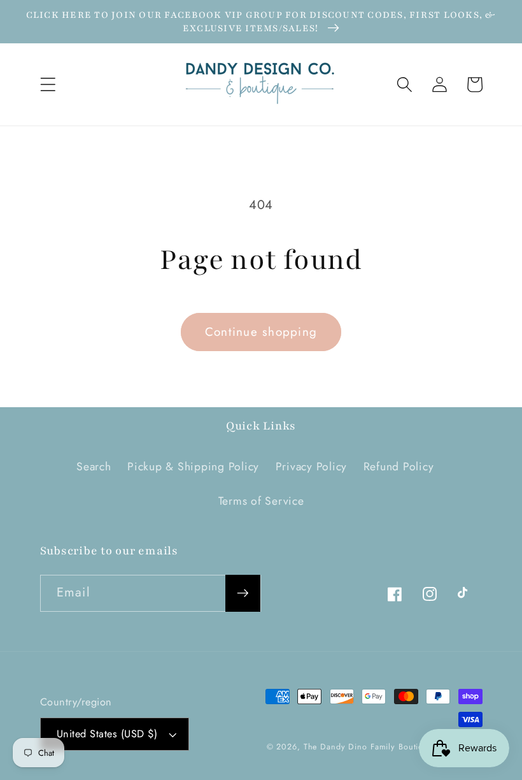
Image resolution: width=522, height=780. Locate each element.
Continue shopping (261, 331)
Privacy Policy (312, 466)
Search (93, 466)
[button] (48, 84)
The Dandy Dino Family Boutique (368, 747)
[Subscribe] (242, 593)
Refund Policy (398, 466)
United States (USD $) (107, 733)
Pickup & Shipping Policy (193, 466)
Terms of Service (261, 501)
